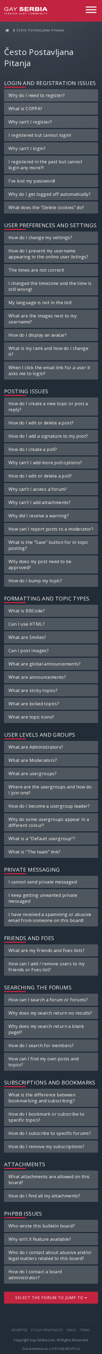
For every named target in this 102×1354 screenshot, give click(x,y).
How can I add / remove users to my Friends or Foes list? (46, 967)
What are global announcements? (44, 664)
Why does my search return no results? (50, 1013)
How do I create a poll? (32, 449)
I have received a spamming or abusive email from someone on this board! (49, 917)
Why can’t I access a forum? (37, 489)
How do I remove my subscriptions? (46, 1147)
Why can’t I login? (27, 148)
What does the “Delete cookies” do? (46, 207)
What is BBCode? (26, 611)
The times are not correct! (36, 270)
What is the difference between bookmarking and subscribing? (41, 1098)
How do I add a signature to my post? (48, 436)
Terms (85, 1330)
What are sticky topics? (32, 690)
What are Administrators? (35, 747)
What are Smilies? (27, 637)
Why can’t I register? (30, 122)
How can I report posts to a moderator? (50, 529)
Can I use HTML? (26, 624)
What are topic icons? (31, 717)
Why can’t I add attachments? (39, 502)
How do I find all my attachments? (44, 1196)
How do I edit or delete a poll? (40, 476)
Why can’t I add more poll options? (45, 463)
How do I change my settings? (40, 238)
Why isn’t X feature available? (39, 1239)
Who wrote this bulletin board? (41, 1226)
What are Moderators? (32, 760)
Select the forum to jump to (50, 1297)
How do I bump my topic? (35, 581)
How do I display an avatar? (37, 335)
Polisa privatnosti (47, 1330)
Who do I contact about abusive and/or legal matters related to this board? (50, 1255)
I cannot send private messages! (42, 882)
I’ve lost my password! (31, 181)
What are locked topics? (33, 704)
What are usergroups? (32, 774)
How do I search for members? (41, 1045)
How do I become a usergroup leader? (49, 806)
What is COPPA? (25, 109)
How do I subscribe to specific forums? (49, 1133)
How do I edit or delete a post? (40, 423)
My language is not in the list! (40, 303)
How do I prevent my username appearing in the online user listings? (48, 254)
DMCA (71, 1330)
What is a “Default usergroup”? (41, 839)
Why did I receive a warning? (38, 516)
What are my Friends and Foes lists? (46, 950)
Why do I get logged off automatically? (49, 194)
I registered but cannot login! (39, 135)
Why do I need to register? (36, 95)
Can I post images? (28, 651)
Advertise (19, 1330)
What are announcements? (37, 677)
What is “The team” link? (34, 852)
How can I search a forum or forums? (48, 1000)
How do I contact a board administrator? (35, 1275)
